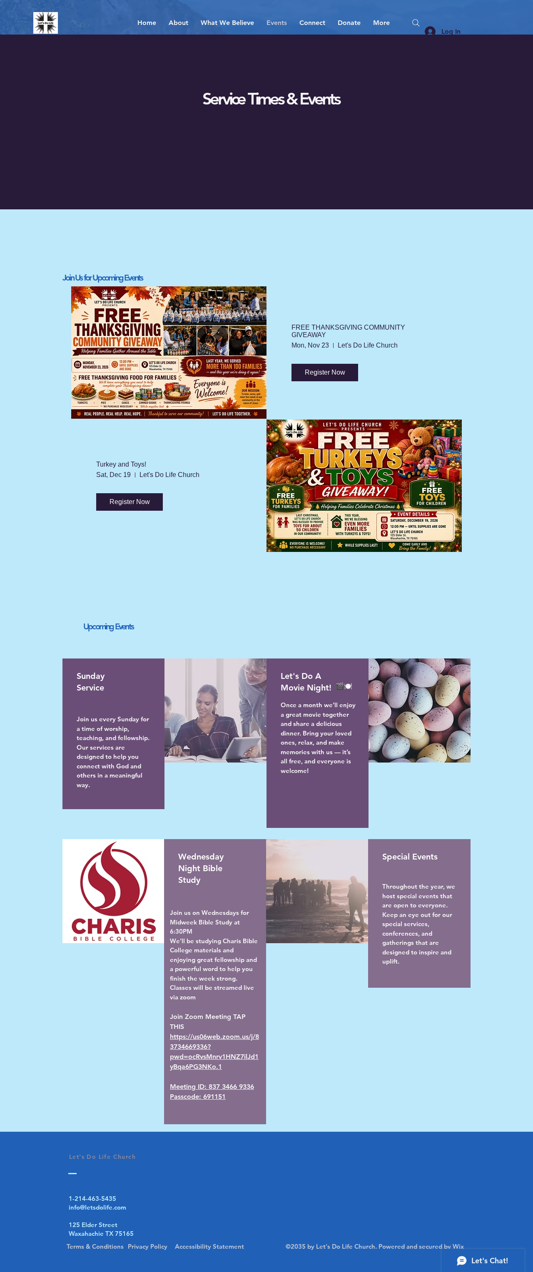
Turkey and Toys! (121, 464)
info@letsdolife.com (97, 1207)
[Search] (415, 22)
